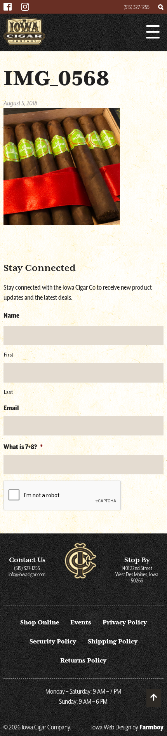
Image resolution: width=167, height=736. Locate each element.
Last (8, 392)
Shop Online (39, 622)
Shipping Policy (112, 641)
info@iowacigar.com (27, 574)
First (9, 354)
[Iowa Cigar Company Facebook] (7, 7)
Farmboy (151, 727)
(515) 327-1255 (137, 7)
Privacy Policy (125, 622)
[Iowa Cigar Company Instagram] (25, 7)
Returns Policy (83, 660)
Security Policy (53, 641)
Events (80, 622)
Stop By (136, 570)
